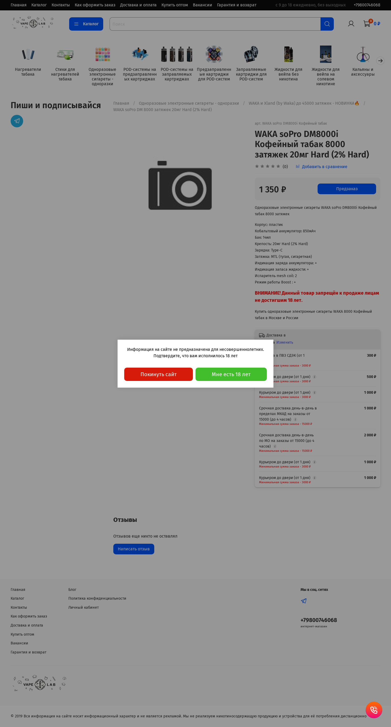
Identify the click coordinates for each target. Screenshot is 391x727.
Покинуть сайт (158, 374)
